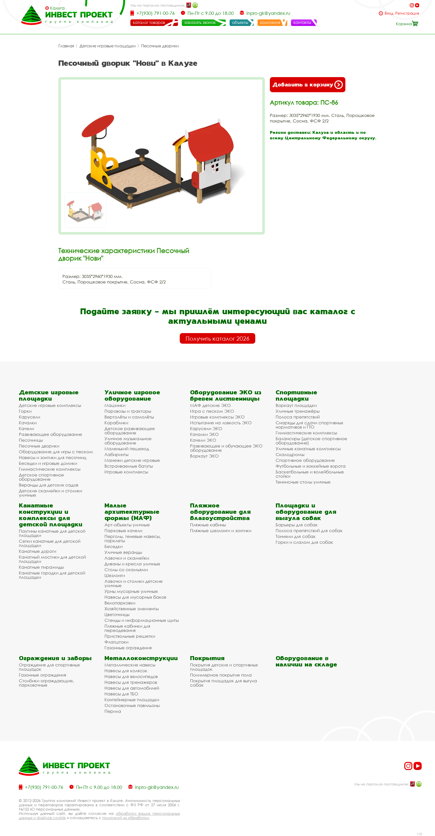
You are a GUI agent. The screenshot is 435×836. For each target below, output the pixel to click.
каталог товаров (149, 22)
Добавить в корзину (302, 84)
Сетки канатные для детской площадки (49, 543)
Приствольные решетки (129, 636)
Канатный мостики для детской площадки (52, 559)
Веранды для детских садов (48, 485)
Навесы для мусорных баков (135, 597)
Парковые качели (123, 530)
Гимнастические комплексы (49, 469)
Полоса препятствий (298, 417)
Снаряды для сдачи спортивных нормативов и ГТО (309, 425)
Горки (25, 411)
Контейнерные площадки (131, 699)
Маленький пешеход (126, 448)
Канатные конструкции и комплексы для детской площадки (50, 514)
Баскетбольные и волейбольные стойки (310, 474)
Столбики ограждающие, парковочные (46, 683)
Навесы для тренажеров (130, 682)
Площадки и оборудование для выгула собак (306, 511)
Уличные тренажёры (297, 411)
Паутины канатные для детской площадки (52, 533)
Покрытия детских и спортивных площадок (224, 667)
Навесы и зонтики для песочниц (52, 457)
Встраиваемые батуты (128, 466)
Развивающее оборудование (50, 434)
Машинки (114, 405)
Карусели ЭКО (206, 428)
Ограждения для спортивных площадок (49, 667)
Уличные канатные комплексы (308, 448)
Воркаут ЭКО (204, 456)
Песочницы (31, 440)
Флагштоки (116, 642)
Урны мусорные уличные (131, 591)
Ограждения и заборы (55, 658)
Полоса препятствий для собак (309, 530)
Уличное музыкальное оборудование (128, 440)
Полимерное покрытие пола (221, 675)
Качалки (28, 423)
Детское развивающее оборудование (129, 430)
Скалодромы (290, 454)
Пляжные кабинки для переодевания (127, 628)
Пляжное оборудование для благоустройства (220, 511)
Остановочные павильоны (132, 705)
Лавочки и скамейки (126, 558)
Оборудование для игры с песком (56, 451)
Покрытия (207, 658)
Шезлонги (114, 575)
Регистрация (407, 13)
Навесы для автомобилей (131, 688)
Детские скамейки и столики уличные (50, 493)
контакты (302, 22)
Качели (26, 428)
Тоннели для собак (296, 536)
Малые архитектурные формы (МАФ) (131, 511)
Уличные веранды (123, 552)
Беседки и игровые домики (48, 463)
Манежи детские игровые (132, 460)
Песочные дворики (160, 45)
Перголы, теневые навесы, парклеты (132, 538)
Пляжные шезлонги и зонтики (220, 530)
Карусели (29, 417)
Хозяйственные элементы (131, 608)
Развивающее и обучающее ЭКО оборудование (226, 448)
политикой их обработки (125, 817)
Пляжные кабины (208, 525)
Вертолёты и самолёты (129, 417)
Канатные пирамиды (41, 567)
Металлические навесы (129, 665)
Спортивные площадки (296, 395)
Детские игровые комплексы (50, 405)
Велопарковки (119, 603)
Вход (389, 13)
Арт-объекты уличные (127, 525)
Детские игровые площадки (108, 45)
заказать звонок (200, 22)
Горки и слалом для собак (304, 542)
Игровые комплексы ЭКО (217, 417)
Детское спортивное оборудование (41, 477)
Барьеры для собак (297, 525)
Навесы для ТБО (121, 694)
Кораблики (116, 423)
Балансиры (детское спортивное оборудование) (311, 440)
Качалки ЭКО (204, 434)
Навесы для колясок (125, 670)
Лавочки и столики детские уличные (133, 583)
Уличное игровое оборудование (132, 395)
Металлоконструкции (141, 658)
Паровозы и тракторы (127, 411)
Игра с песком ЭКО (212, 411)
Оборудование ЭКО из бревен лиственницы (225, 395)
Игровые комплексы (126, 472)
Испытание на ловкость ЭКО (221, 423)
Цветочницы (116, 614)
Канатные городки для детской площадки (52, 575)
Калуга (57, 8)
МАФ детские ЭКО (210, 405)
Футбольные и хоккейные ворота (311, 466)
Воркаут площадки (296, 405)
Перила (112, 711)
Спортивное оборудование (305, 460)
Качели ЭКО (203, 440)
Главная (66, 45)
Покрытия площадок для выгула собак (223, 683)
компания (270, 22)
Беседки (113, 546)
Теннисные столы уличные (303, 482)
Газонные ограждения (128, 648)
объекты (240, 22)
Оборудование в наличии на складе (306, 661)
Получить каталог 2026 (217, 338)
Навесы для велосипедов (131, 676)
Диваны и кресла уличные (132, 564)
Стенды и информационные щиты (141, 620)
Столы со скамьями (126, 569)
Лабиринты (116, 454)
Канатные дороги (37, 551)
